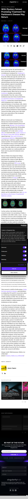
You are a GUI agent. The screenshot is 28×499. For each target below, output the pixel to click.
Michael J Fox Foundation (17, 125)
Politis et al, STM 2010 (17, 355)
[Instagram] (16, 490)
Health (3, 361)
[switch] (25, 251)
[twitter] (2, 373)
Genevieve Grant (5, 398)
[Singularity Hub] (14, 2)
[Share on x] (8, 46)
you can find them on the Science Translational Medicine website (14, 194)
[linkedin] (5, 373)
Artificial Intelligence (7, 7)
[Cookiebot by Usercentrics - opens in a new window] (21, 225)
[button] (14, 467)
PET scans (18, 163)
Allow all (14, 268)
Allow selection (14, 272)
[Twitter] (13, 490)
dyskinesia (4, 93)
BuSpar (15, 177)
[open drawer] (2, 2)
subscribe (24, 2)
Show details (21, 264)
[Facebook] (10, 490)
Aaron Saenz (3, 20)
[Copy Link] (23, 46)
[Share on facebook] (11, 46)
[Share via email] (20, 46)
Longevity (8, 361)
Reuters (8, 355)
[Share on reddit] (17, 46)
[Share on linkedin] (14, 46)
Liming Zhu (25, 398)
